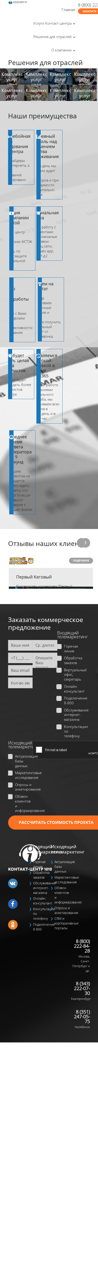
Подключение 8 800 (41, 926)
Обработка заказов (72, 660)
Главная (68, 9)
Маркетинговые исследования (23, 775)
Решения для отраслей (52, 36)
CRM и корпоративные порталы (62, 923)
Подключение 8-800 (72, 700)
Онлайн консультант (72, 689)
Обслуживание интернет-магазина (72, 715)
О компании (61, 50)
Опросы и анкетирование (23, 787)
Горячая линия (71, 648)
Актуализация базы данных (23, 761)
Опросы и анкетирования (62, 910)
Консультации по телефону (72, 731)
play (12, 588)
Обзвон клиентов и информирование (23, 803)
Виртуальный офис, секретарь (72, 675)
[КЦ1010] (17, 2)
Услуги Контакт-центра (52, 23)
